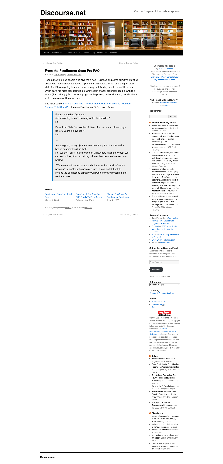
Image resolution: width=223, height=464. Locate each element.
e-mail (172, 79)
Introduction (57, 52)
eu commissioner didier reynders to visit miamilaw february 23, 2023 (165, 419)
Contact (86, 52)
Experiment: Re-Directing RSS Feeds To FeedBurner (89, 196)
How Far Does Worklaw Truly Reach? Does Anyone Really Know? (164, 394)
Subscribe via (158, 301)
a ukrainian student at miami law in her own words (165, 425)
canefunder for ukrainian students (165, 429)
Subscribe (156, 269)
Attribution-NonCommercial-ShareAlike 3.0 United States (162, 331)
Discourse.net (63, 12)
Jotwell (155, 355)
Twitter (154, 307)
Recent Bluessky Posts (164, 122)
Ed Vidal (155, 226)
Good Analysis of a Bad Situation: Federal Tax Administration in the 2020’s (165, 367)
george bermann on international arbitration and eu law (165, 436)
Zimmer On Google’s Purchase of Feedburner (118, 196)
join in (167, 105)
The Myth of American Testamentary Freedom (161, 403)
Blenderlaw (157, 413)
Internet (68, 207)
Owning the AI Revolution (162, 386)
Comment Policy (72, 52)
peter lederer (157, 443)
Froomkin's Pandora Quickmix (161, 293)
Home (46, 52)
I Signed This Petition (53, 63)
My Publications (100, 52)
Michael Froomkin (74, 74)
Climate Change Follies (129, 63)
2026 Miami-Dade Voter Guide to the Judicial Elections (164, 229)
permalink (88, 207)
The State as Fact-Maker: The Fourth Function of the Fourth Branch (164, 378)
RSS (165, 301)
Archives (113, 52)
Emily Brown (157, 239)
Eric (153, 234)
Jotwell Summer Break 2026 (163, 358)
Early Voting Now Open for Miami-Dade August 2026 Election (165, 221)
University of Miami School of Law (165, 76)
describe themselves (168, 102)
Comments (158, 304)
